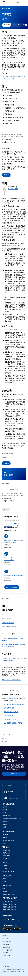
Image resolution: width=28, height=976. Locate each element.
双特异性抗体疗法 (7, 618)
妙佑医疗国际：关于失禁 (11, 711)
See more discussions (12, 587)
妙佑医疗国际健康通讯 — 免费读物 (13, 723)
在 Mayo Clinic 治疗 (7, 457)
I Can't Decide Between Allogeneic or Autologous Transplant (13, 541)
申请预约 (6, 175)
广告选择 (12, 142)
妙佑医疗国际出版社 (10, 698)
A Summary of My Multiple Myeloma (13, 575)
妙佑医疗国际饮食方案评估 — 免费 (13, 719)
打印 (7, 509)
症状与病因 (7, 24)
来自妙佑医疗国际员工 (8, 453)
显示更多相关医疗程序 (8, 626)
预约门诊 (7, 18)
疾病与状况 (7, 8)
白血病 (6, 14)
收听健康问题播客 (9, 708)
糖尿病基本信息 (8, 715)
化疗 (3, 614)
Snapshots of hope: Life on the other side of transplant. (13, 558)
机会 (7, 142)
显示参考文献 (5, 599)
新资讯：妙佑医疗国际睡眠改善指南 (14, 704)
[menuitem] (7, 24)
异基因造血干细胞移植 (8, 622)
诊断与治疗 (16, 24)
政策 (3, 142)
